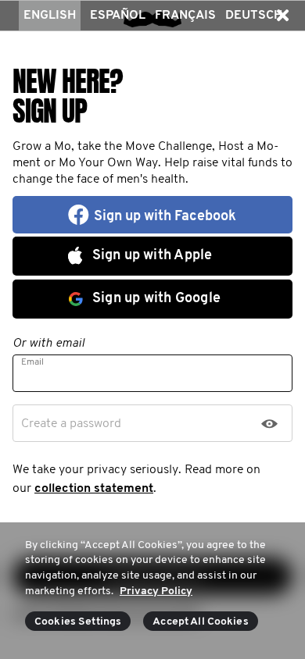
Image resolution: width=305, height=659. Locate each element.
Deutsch (253, 15)
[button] (282, 15)
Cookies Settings (77, 622)
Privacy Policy (156, 591)
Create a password (71, 424)
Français (185, 15)
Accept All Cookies (200, 622)
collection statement (93, 489)
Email (32, 362)
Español (117, 15)
